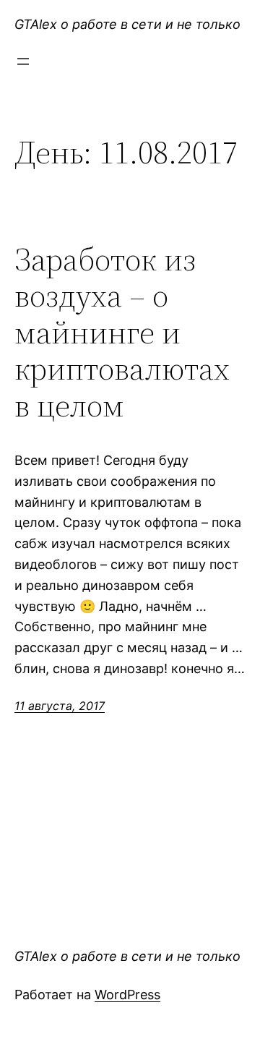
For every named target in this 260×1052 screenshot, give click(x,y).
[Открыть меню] (23, 61)
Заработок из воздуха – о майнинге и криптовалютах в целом (122, 332)
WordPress (127, 994)
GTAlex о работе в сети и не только (127, 24)
